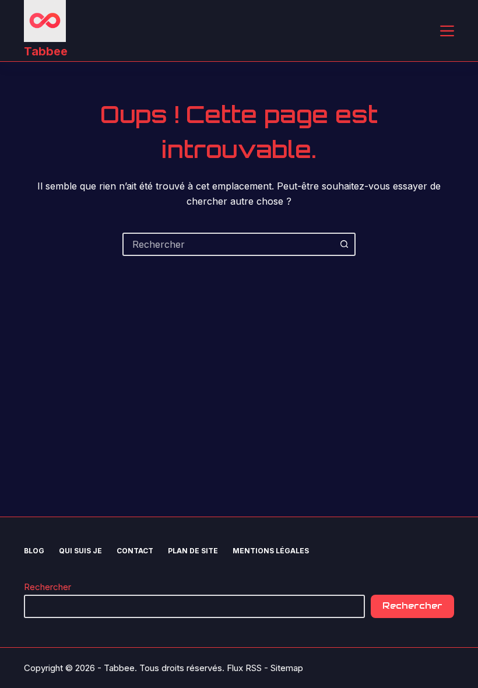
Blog (34, 550)
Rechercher (47, 586)
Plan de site (193, 550)
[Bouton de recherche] (343, 244)
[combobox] (228, 244)
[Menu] (447, 31)
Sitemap (286, 667)
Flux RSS (244, 667)
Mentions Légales (271, 550)
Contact (135, 550)
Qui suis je (80, 550)
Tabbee (46, 51)
